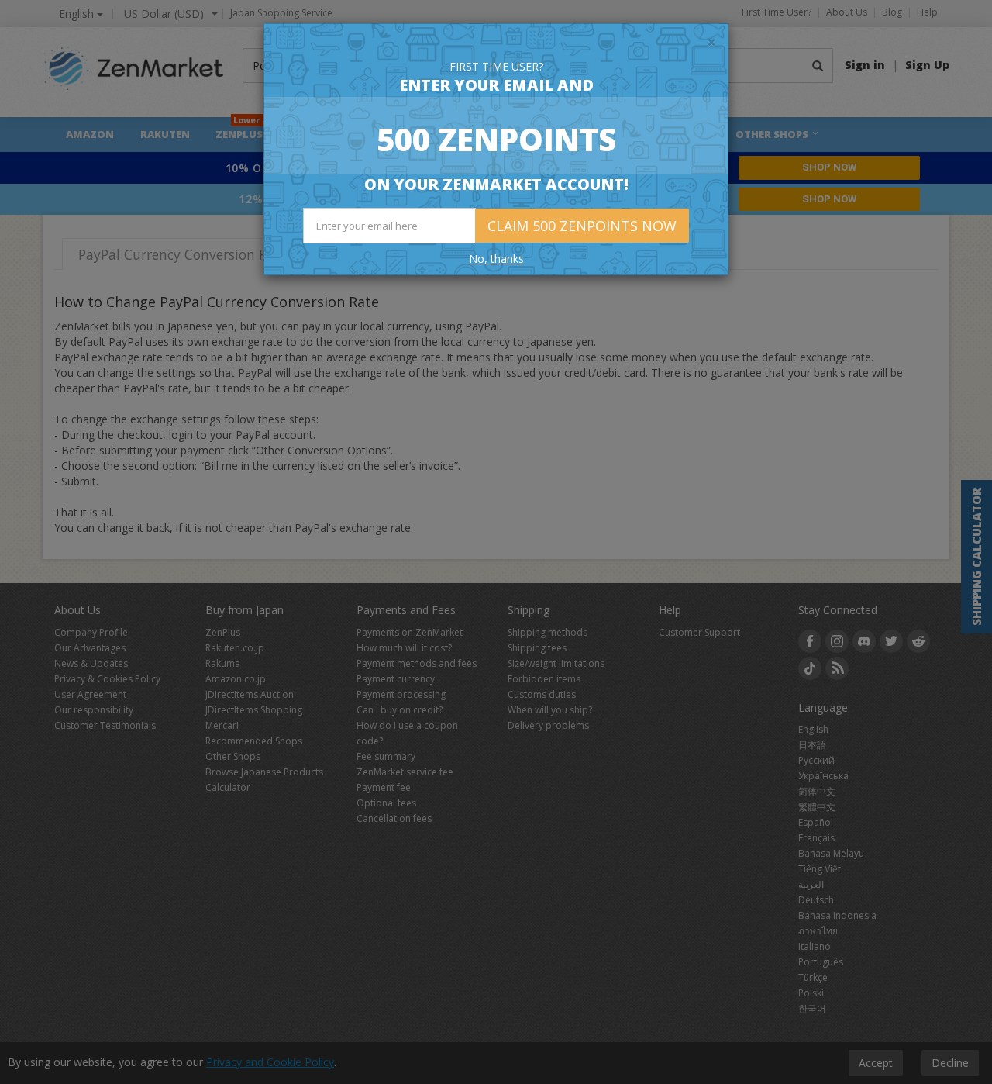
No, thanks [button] (496, 258)
